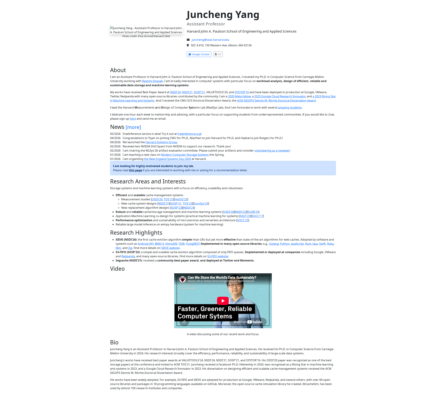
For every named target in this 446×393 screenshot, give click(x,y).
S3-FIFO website (217, 256)
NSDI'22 (241, 212)
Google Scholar (201, 54)
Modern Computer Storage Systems (185, 155)
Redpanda (128, 256)
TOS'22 (187, 203)
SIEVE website (170, 248)
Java (315, 244)
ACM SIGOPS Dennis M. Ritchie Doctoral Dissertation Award (276, 100)
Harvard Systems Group (161, 142)
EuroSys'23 (201, 203)
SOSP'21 (199, 92)
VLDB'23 (253, 212)
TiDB (181, 244)
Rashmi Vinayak (152, 81)
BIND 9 (159, 244)
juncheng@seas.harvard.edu (210, 40)
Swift (322, 244)
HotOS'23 (181, 199)
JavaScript (297, 244)
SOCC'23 (242, 220)
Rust (308, 244)
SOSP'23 (176, 208)
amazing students (290, 107)
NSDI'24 (175, 92)
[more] (133, 127)
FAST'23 (245, 216)
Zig (130, 248)
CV (220, 54)
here (133, 119)
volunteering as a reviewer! (272, 150)
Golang (274, 244)
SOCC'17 (257, 216)
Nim (118, 248)
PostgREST (193, 244)
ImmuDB (171, 244)
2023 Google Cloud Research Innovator (279, 96)
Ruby (330, 244)
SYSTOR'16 (242, 92)
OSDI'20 (157, 199)
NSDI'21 (187, 92)
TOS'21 (168, 199)
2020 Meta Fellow (239, 96)
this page (135, 170)
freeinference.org (189, 134)
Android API (145, 244)
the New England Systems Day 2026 (167, 159)
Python (285, 244)
